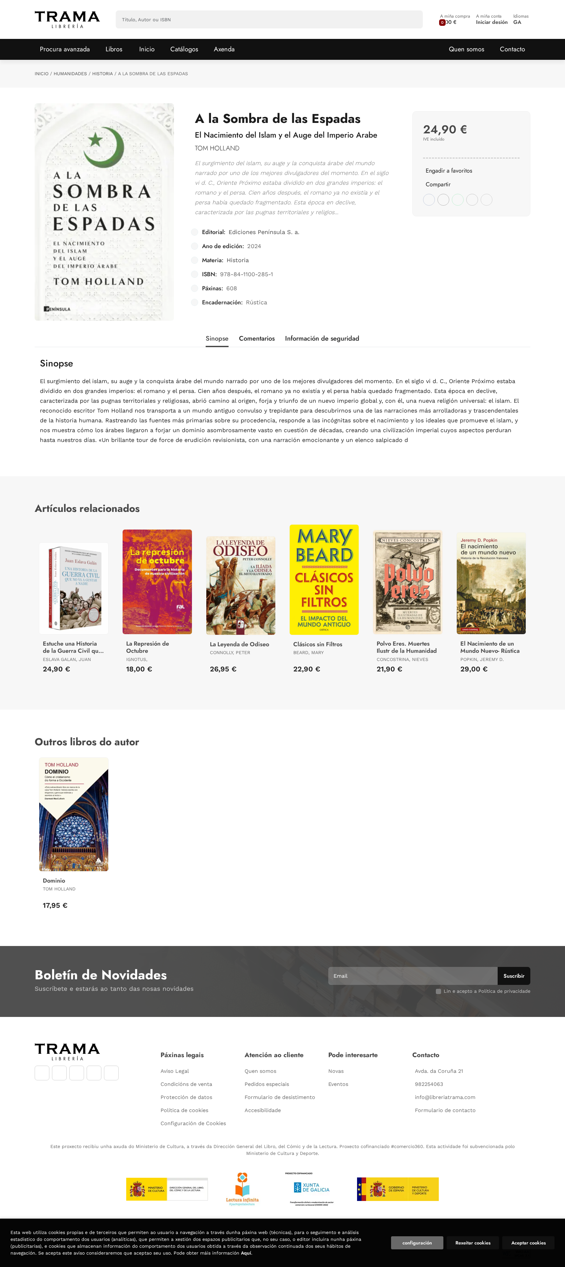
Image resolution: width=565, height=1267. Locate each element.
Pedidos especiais (267, 1084)
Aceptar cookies (528, 1243)
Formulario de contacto (445, 1110)
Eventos (338, 1084)
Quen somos (466, 49)
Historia (102, 73)
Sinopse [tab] (217, 338)
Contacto (512, 49)
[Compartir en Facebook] (429, 200)
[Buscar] (412, 19)
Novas (336, 1071)
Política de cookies (184, 1110)
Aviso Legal (175, 1071)
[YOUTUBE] (76, 1073)
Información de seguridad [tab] (322, 338)
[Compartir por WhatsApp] (458, 200)
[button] (455, 19)
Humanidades (70, 73)
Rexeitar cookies (472, 1243)
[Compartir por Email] (472, 200)
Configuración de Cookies (193, 1123)
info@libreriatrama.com (445, 1097)
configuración (417, 1243)
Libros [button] (114, 49)
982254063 (429, 1084)
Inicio (41, 73)
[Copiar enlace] (486, 200)
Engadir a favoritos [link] (449, 170)
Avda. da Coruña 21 (439, 1071)
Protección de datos (186, 1097)
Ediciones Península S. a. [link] (264, 231)
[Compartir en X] (443, 200)
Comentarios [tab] (257, 338)
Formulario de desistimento (280, 1097)
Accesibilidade (263, 1110)
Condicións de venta (186, 1084)
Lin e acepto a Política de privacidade (487, 991)
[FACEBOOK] (42, 1073)
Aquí (246, 1253)
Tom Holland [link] (217, 148)
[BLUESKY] (111, 1073)
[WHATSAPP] (94, 1073)
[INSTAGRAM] (59, 1073)
